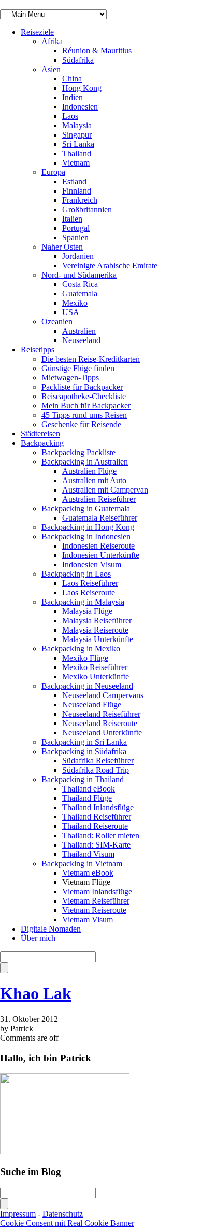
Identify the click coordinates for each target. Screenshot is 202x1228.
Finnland (76, 190)
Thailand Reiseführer (96, 816)
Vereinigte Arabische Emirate (109, 265)
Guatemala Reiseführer (99, 517)
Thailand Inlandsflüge (98, 807)
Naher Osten (62, 246)
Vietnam (76, 162)
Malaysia (77, 125)
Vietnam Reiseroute (94, 910)
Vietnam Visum (87, 919)
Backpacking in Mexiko (80, 648)
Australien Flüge (89, 471)
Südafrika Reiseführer (98, 760)
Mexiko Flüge (85, 657)
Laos (70, 116)
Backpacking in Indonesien (86, 536)
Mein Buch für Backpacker (86, 405)
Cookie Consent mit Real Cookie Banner (67, 1223)
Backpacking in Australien (84, 461)
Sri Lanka (78, 144)
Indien (72, 97)
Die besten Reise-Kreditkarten (90, 358)
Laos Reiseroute (88, 592)
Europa (53, 172)
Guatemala (79, 293)
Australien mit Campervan (105, 489)
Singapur (77, 134)
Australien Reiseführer (99, 499)
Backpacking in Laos (76, 573)
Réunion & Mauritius (97, 50)
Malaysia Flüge (87, 611)
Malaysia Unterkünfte (97, 639)
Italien (72, 218)
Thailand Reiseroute (95, 826)
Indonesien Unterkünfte (100, 555)
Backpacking (42, 443)
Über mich (38, 938)
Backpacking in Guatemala (85, 508)
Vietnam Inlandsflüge (97, 891)
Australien (79, 330)
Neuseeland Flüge (91, 704)
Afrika (52, 41)
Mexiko (75, 302)
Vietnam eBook (87, 872)
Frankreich (79, 200)
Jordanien (78, 256)
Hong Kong (82, 88)
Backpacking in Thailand (82, 779)
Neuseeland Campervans (102, 695)
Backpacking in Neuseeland (87, 685)
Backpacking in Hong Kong (87, 527)
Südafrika (78, 60)
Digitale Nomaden (51, 928)
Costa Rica (80, 284)
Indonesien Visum (91, 564)
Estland (74, 181)
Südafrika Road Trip (95, 770)
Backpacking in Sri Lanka (84, 742)
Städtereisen (40, 433)
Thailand (76, 153)
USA (70, 312)
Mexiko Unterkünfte (95, 676)
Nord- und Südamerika (79, 274)
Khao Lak (35, 993)
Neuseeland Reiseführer (101, 713)
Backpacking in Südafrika (83, 751)
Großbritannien (87, 209)
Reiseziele (37, 32)
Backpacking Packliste (78, 452)
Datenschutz (62, 1213)
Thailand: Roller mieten (100, 835)
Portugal (76, 228)
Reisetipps (37, 349)
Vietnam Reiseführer (95, 900)
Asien (51, 69)
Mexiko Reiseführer (94, 667)
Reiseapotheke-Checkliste (83, 396)
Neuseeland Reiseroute (99, 723)
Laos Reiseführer (90, 583)
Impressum (18, 1213)
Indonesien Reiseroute (98, 545)
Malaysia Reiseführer (97, 620)
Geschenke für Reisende (81, 424)
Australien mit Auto (94, 480)
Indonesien (80, 106)
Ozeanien (57, 321)
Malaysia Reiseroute (95, 629)
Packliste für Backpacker (82, 387)
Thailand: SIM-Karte (96, 844)
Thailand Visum (88, 854)
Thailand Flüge (87, 798)
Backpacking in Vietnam (81, 863)
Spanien (75, 237)
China (72, 78)
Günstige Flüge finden (77, 368)
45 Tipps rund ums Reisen (84, 415)
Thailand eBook (88, 788)
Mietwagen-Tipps (70, 377)
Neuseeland (81, 340)
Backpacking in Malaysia (82, 601)
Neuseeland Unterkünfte (102, 732)
